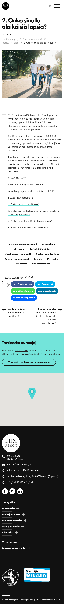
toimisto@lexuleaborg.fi (19, 464)
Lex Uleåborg (9, 39)
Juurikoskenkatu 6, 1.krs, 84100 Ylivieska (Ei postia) (32, 476)
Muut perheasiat (11, 526)
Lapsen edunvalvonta (13, 548)
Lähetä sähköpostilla (24, 297)
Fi (47, 6)
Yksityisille (8, 502)
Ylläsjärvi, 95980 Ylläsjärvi (20, 482)
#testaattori (53, 258)
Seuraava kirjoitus (44, 316)
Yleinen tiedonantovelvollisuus (47, 599)
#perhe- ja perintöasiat (17, 258)
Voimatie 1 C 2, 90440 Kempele (23, 470)
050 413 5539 (21, 350)
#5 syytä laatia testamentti (23, 244)
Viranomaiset (10, 542)
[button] (32, 393)
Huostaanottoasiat (12, 520)
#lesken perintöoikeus (47, 254)
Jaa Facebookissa (22, 284)
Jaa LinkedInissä (47, 290)
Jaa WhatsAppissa (23, 290)
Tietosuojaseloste (26, 599)
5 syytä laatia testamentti (20, 197)
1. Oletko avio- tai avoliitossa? (23, 204)
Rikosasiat (7, 532)
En (50, 6)
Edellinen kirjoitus (16, 312)
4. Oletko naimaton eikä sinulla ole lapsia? (30, 221)
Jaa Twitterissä (45, 284)
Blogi (16, 42)
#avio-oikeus (48, 244)
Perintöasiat (8, 508)
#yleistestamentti (41, 263)
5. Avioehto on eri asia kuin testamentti (28, 227)
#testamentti (20, 263)
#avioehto (19, 249)
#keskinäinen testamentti (18, 254)
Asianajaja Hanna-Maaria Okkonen (26, 184)
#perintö (38, 258)
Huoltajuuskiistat (11, 514)
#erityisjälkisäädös (40, 249)
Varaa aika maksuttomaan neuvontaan (29, 362)
